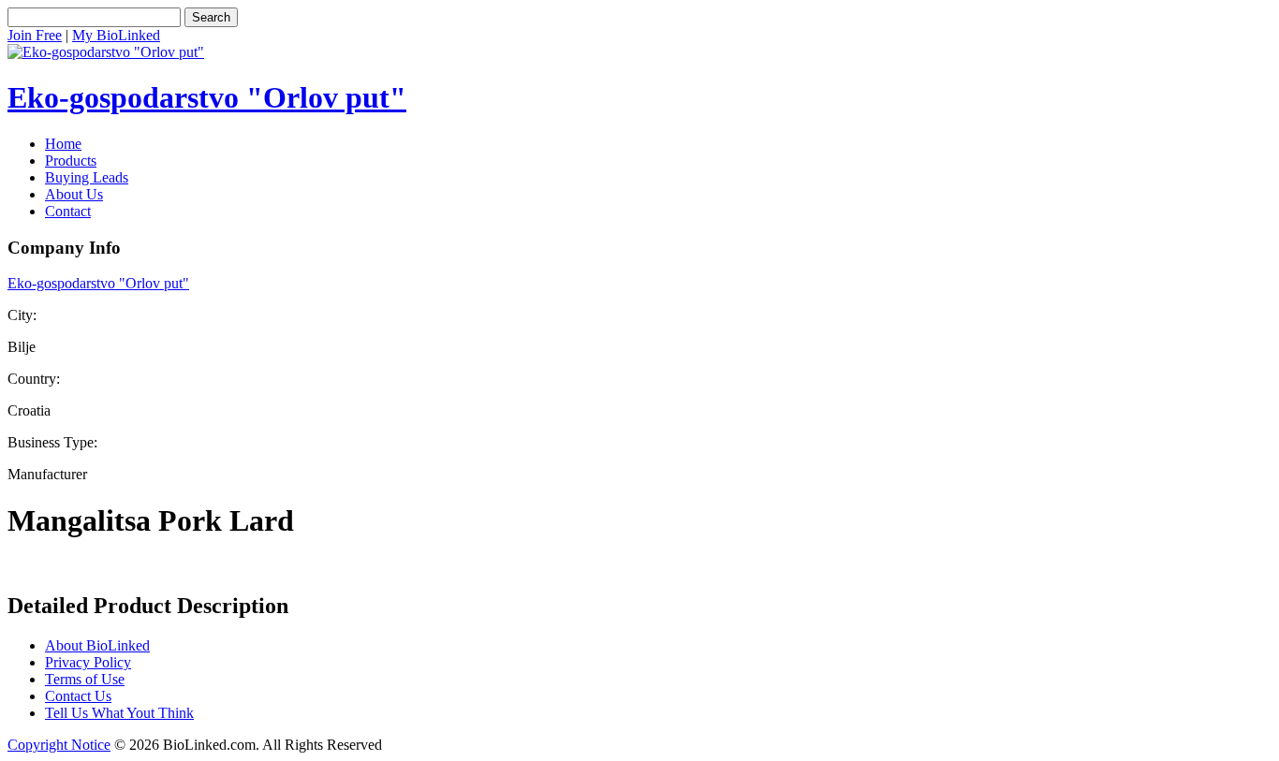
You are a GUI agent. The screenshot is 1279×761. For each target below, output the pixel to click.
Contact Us (78, 696)
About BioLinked (97, 645)
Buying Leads (86, 177)
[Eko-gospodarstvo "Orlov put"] (105, 52)
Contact (68, 211)
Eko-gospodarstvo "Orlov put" (206, 97)
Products (70, 160)
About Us (74, 194)
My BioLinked (116, 35)
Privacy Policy (88, 662)
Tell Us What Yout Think (119, 713)
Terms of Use (85, 679)
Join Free (34, 35)
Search (211, 17)
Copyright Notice (58, 745)
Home (63, 144)
